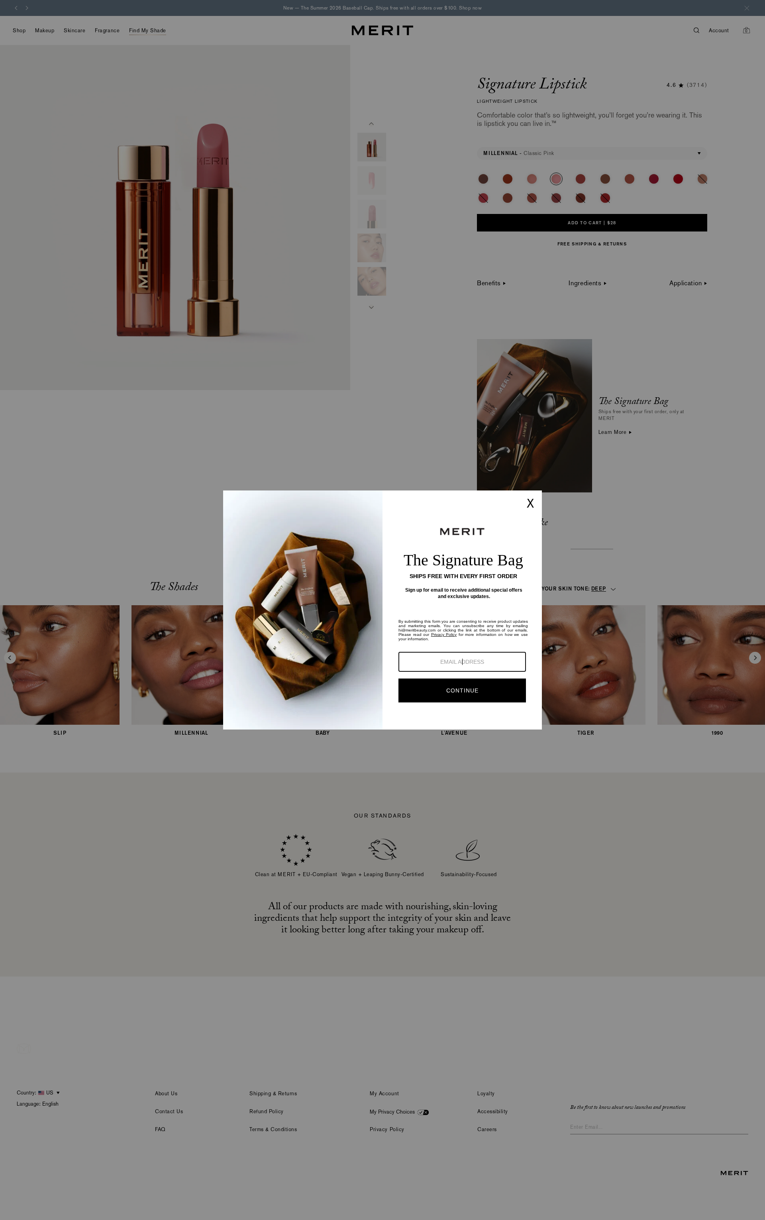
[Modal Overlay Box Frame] (382, 610)
